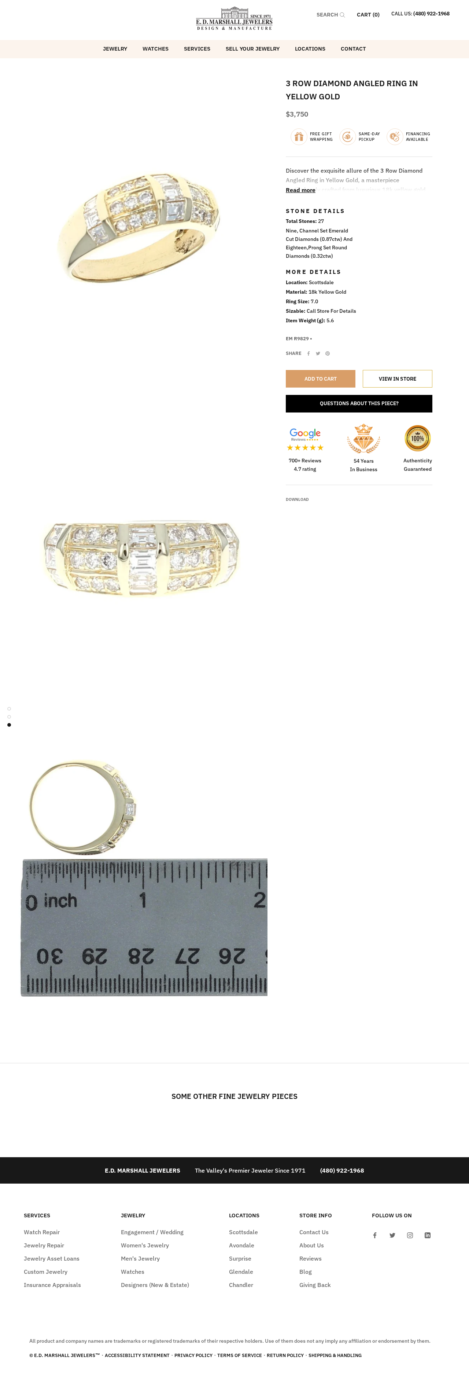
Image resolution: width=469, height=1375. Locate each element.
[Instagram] (410, 1234)
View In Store (397, 378)
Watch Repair (42, 1232)
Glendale (241, 1271)
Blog (305, 1271)
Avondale (241, 1245)
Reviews (310, 1258)
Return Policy (285, 1355)
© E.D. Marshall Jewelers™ (64, 1355)
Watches (156, 48)
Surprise (240, 1258)
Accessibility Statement (137, 1355)
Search (328, 14)
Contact (353, 48)
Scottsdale (243, 1232)
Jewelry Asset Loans (52, 1258)
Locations (310, 48)
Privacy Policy (193, 1355)
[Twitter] (318, 353)
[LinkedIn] (428, 1234)
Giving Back (315, 1284)
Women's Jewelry (145, 1245)
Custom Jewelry (45, 1271)
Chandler (241, 1284)
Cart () (368, 14)
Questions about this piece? (359, 403)
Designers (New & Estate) (155, 1284)
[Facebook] (308, 353)
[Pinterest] (327, 353)
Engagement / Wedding (152, 1232)
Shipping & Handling (335, 1355)
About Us (311, 1245)
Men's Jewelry (140, 1258)
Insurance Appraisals (52, 1284)
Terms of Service (239, 1355)
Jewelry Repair (44, 1245)
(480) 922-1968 (431, 13)
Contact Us (314, 1232)
